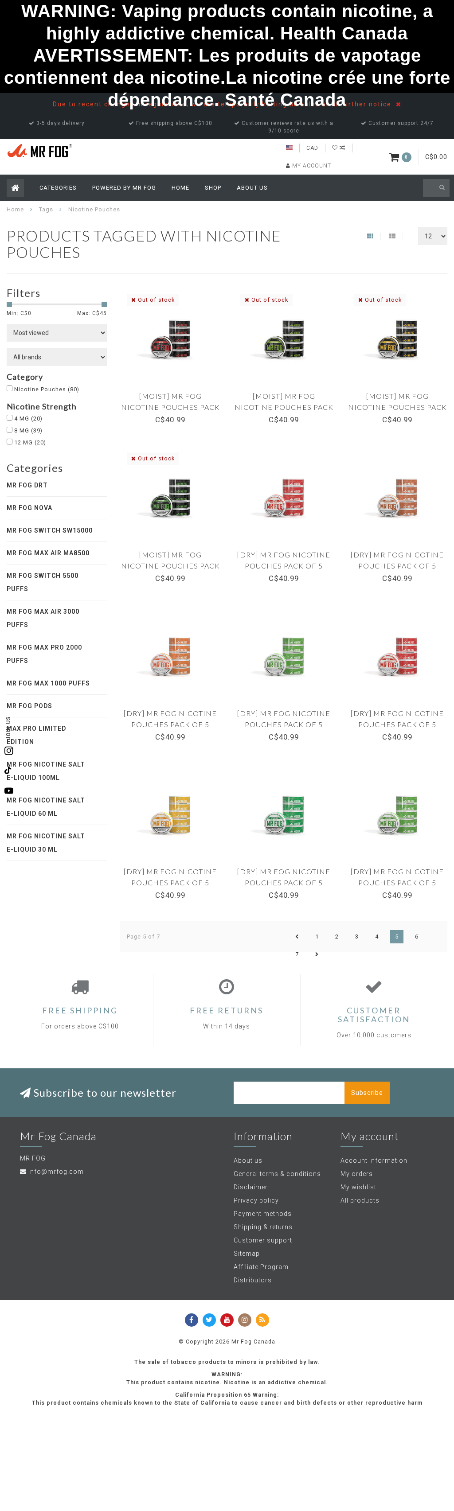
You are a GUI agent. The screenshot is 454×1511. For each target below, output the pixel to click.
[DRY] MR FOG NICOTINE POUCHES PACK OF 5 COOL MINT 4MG (283, 724)
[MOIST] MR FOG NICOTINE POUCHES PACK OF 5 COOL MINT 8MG (170, 565)
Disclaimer (251, 1187)
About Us (252, 187)
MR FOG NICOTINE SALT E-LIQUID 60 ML (46, 807)
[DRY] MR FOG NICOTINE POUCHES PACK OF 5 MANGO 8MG (170, 882)
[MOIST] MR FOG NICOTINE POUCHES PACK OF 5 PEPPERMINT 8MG (284, 407)
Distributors (253, 1280)
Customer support (263, 1240)
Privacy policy (256, 1200)
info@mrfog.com (56, 1171)
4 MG (28, 418)
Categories (58, 187)
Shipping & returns (263, 1227)
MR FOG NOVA (29, 507)
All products (360, 1200)
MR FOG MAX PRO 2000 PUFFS (44, 654)
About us (248, 1160)
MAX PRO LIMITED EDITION (36, 735)
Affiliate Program (261, 1266)
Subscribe (367, 1092)
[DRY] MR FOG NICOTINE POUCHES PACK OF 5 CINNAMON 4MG (397, 565)
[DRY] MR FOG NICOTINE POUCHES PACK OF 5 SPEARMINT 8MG (283, 882)
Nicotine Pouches (46, 389)
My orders (356, 1173)
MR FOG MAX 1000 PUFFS (48, 683)
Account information (373, 1160)
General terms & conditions (277, 1173)
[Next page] (317, 954)
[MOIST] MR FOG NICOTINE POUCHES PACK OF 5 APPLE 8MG (170, 407)
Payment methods (263, 1213)
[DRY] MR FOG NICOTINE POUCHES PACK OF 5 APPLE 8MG (397, 724)
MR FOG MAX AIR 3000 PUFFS (43, 618)
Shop (213, 187)
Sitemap (247, 1253)
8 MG (28, 430)
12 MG (30, 442)
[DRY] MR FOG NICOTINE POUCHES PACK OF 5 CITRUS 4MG (170, 724)
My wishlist (358, 1187)
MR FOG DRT (27, 485)
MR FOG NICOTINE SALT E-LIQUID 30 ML (46, 843)
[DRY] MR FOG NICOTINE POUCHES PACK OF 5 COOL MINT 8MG (397, 882)
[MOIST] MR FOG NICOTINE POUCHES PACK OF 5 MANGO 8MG (397, 407)
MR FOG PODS (29, 705)
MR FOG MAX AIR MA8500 (48, 553)
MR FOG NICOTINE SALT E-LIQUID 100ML (46, 771)
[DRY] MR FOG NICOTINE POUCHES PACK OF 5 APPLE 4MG (283, 565)
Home (180, 187)
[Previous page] (297, 936)
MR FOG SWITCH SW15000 (50, 530)
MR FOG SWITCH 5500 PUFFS (42, 582)
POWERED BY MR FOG (124, 187)
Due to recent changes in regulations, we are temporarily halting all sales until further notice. (224, 104)
